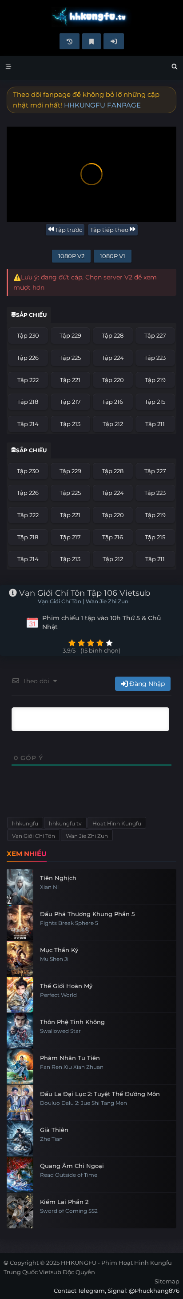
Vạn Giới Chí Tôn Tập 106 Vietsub (83, 593)
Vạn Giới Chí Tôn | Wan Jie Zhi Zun (83, 601)
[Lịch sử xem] (70, 41)
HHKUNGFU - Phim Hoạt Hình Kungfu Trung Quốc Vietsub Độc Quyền (91, 17)
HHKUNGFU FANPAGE (102, 105)
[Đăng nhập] (113, 41)
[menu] (8, 68)
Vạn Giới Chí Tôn (33, 836)
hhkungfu (25, 823)
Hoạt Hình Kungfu (116, 823)
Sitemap (167, 1281)
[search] (174, 68)
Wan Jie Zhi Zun (87, 836)
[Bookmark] (91, 41)
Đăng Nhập (147, 684)
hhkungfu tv (65, 823)
